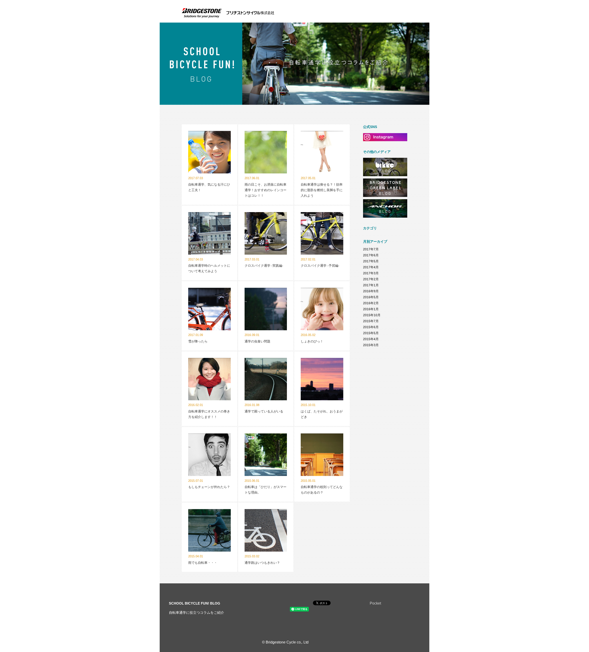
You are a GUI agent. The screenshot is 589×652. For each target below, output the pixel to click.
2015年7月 (371, 321)
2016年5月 (371, 297)
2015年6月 (371, 327)
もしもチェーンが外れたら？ (209, 487)
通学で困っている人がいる (264, 411)
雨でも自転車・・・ (202, 562)
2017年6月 (371, 255)
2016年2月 (371, 303)
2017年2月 (371, 279)
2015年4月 (371, 339)
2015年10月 (372, 315)
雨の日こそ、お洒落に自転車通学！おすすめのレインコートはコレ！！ (265, 190)
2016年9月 (371, 291)
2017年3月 (371, 273)
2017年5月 (371, 261)
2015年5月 (371, 333)
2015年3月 (371, 345)
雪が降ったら (198, 341)
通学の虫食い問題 (257, 341)
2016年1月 (371, 309)
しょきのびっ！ (312, 341)
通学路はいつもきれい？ (262, 562)
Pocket (375, 603)
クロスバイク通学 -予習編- (320, 265)
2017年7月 (371, 249)
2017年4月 (371, 267)
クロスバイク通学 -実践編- (264, 265)
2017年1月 (371, 285)
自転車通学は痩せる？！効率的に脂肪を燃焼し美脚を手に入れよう (322, 190)
